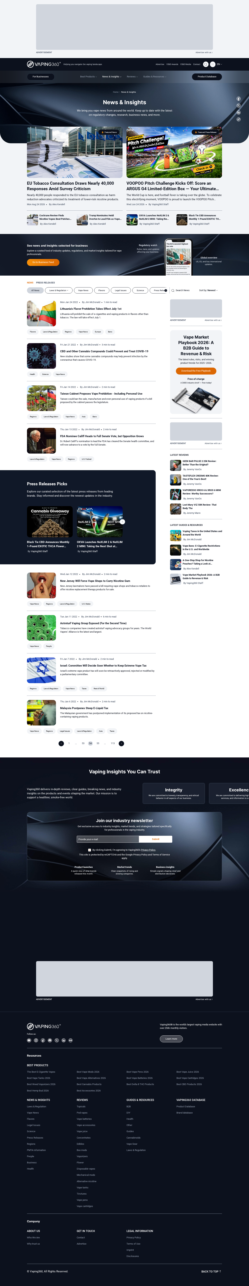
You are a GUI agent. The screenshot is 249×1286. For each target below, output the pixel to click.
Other (129, 1125)
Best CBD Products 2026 (189, 1084)
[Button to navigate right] (165, 290)
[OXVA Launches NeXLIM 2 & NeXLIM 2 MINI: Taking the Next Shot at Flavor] (99, 521)
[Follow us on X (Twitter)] (239, 105)
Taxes (84, 688)
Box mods (82, 1150)
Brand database (184, 1112)
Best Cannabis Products (89, 1084)
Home (115, 92)
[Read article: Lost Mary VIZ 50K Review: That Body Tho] (175, 509)
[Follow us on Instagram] (36, 1040)
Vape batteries (84, 1119)
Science (45, 374)
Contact (196, 64)
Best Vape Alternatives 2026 (91, 1078)
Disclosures (133, 1256)
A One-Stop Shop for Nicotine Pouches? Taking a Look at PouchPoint (198, 564)
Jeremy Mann (193, 513)
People (49, 646)
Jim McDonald (92, 302)
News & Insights (38, 1100)
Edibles (80, 1144)
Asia (83, 416)
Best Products (37, 1065)
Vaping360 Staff (160, 204)
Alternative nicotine (86, 1181)
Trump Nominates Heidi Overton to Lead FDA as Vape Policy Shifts (104, 219)
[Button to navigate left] (61, 743)
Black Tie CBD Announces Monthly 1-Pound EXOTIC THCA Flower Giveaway (205, 219)
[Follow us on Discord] (50, 1040)
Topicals (81, 1106)
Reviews (82, 1100)
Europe (98, 332)
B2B (129, 1106)
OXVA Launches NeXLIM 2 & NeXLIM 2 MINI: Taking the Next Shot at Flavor (154, 219)
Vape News (83, 332)
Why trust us (33, 1243)
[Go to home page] (44, 64)
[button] (219, 64)
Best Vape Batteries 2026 (140, 1078)
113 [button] (113, 743)
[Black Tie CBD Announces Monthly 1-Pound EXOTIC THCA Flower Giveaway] (50, 521)
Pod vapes (82, 1112)
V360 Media (185, 64)
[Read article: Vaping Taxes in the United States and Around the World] (175, 535)
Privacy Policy (134, 1237)
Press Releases (35, 1137)
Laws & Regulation (50, 332)
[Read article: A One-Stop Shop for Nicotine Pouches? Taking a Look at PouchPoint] (175, 564)
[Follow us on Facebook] (239, 99)
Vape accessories (86, 1125)
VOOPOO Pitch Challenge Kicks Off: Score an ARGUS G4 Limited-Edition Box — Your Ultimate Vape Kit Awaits (171, 189)
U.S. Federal (86, 459)
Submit (155, 839)
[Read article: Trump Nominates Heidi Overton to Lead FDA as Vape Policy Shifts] (82, 219)
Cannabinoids (134, 1137)
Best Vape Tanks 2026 (38, 1078)
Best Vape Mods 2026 (88, 1071)
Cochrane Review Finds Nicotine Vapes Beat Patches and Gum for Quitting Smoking (55, 219)
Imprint (130, 1250)
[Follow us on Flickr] (71, 1040)
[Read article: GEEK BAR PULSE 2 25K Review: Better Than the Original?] (175, 465)
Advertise (160, 64)
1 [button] (69, 743)
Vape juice (82, 1131)
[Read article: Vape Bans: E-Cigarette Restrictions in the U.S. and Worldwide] (175, 550)
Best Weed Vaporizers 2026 (41, 1084)
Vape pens (82, 1200)
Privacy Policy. (148, 850)
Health (32, 374)
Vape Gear (132, 1144)
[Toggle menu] (212, 64)
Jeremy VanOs (194, 469)
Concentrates (84, 1137)
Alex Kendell (58, 204)
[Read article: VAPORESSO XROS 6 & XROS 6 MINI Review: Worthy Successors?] (175, 494)
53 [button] (83, 743)
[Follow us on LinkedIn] (239, 112)
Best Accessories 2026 (89, 1090)
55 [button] (98, 743)
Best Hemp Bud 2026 (38, 1090)
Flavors (33, 332)
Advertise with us (203, 52)
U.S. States (86, 604)
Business (32, 1162)
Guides (130, 1131)
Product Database (185, 1106)
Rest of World (99, 688)
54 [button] (90, 743)
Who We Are (33, 1237)
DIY (128, 1112)
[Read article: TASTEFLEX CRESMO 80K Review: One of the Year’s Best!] (175, 479)
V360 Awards (172, 64)
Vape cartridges (85, 1206)
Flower (80, 1162)
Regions (68, 332)
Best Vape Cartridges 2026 (190, 1078)
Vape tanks (82, 1187)
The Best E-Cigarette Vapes (41, 1071)
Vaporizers (82, 1156)
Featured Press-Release (207, 132)
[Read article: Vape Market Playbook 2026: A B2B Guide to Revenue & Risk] (175, 579)
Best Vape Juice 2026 (187, 1071)
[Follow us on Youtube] (29, 1040)
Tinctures (82, 1193)
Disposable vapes (86, 1168)
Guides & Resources (140, 1100)
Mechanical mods (86, 1175)
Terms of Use (133, 1243)
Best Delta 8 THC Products (140, 1084)
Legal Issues (65, 731)
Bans (110, 332)
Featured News (111, 132)
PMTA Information (36, 1150)
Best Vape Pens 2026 (138, 1071)
